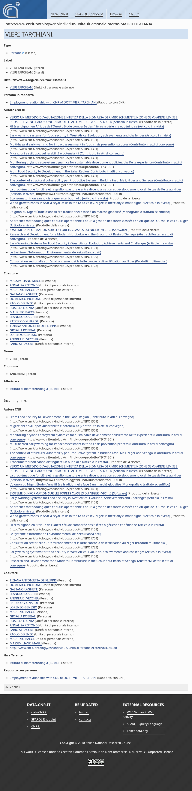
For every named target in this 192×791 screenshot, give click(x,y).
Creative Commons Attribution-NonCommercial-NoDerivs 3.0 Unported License (117, 752)
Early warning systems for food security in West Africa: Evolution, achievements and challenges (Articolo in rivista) (90, 135)
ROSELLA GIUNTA (22, 308)
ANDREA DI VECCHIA (24, 339)
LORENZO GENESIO (23, 335)
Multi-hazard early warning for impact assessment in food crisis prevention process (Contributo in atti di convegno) (92, 144)
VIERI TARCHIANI (21, 87)
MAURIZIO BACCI (22, 290)
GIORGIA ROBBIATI (23, 330)
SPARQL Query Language (144, 724)
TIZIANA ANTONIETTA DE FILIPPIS (33, 326)
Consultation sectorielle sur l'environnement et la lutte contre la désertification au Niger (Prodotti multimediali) (88, 261)
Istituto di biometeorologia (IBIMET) (35, 389)
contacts (85, 719)
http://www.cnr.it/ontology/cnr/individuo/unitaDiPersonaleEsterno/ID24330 (63, 648)
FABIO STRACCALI (22, 344)
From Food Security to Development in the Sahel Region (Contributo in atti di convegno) (72, 171)
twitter (84, 712)
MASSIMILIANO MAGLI (26, 281)
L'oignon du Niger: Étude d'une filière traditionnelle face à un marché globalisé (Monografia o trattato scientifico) (90, 212)
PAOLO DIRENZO (22, 303)
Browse (116, 14)
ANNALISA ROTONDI (24, 285)
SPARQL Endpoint (89, 14)
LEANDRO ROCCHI (23, 317)
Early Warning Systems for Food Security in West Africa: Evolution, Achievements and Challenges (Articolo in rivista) (91, 243)
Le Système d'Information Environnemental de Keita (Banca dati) (55, 252)
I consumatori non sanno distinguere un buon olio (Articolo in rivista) (59, 198)
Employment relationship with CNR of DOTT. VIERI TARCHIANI (53, 102)
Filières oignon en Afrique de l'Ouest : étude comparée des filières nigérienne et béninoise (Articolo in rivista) (87, 126)
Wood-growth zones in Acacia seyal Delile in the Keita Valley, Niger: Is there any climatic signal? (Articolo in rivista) (90, 203)
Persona (16, 53)
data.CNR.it (59, 14)
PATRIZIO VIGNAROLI (24, 321)
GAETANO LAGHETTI (24, 294)
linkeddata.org (137, 731)
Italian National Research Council (109, 743)
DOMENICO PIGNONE (25, 299)
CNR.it (134, 14)
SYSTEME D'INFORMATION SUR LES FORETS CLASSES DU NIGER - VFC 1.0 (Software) (68, 230)
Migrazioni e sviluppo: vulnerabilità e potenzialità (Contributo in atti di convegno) (67, 153)
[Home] (23, 9)
